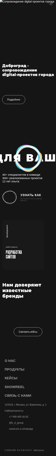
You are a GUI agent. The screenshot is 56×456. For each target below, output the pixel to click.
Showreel (15, 387)
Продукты (14, 369)
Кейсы (11, 378)
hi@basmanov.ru (14, 410)
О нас (10, 361)
